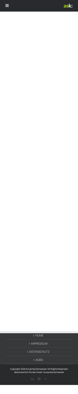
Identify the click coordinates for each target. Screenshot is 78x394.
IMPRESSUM (39, 344)
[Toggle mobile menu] (7, 5)
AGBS (39, 360)
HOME (39, 335)
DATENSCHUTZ (39, 352)
